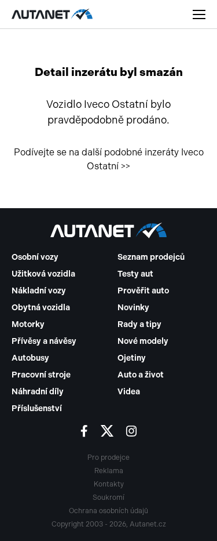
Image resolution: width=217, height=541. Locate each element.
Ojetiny (131, 358)
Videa (128, 392)
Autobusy (30, 358)
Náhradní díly (38, 392)
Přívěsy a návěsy (44, 341)
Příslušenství (37, 408)
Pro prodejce (108, 457)
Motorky (28, 324)
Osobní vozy (35, 257)
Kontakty (109, 484)
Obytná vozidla (41, 308)
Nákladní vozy (39, 291)
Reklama (108, 471)
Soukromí (108, 497)
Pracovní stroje (41, 375)
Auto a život (140, 375)
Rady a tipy (139, 324)
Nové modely (142, 341)
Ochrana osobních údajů (108, 511)
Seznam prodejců (151, 257)
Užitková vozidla (43, 274)
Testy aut (135, 274)
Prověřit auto (143, 291)
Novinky (133, 308)
